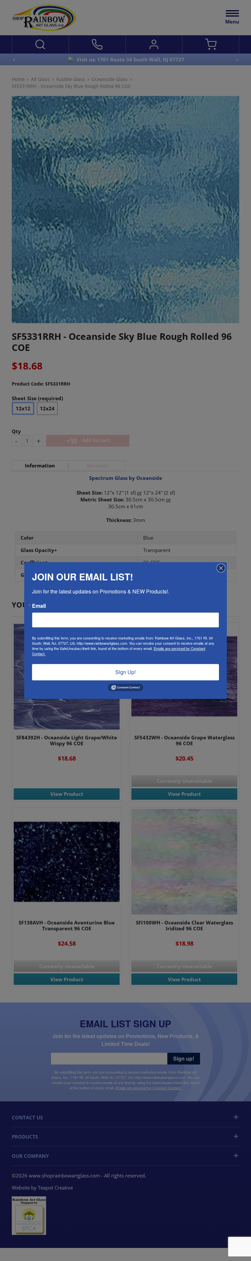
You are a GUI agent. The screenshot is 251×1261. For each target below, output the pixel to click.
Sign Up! (125, 672)
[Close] (221, 568)
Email (39, 605)
